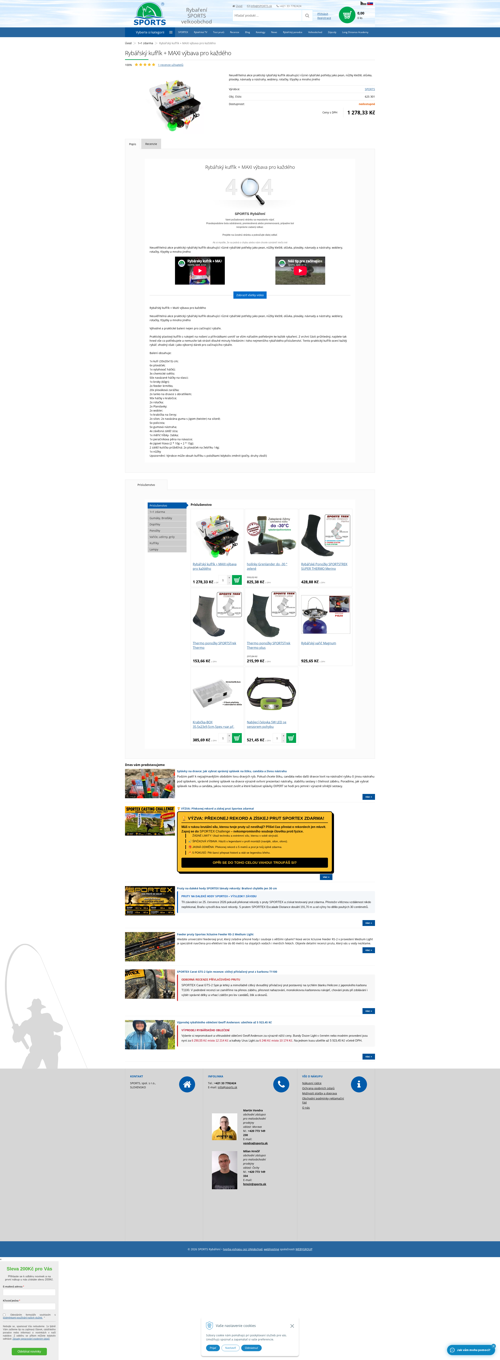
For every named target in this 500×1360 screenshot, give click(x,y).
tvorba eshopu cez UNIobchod (242, 1249)
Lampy (154, 549)
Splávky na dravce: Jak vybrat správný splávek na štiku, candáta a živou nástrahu (232, 771)
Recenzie (151, 144)
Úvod (239, 6)
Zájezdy (332, 32)
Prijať (213, 1347)
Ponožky (155, 530)
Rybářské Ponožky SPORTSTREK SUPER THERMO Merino (324, 566)
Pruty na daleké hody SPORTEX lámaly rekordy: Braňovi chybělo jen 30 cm (227, 888)
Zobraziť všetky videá (250, 295)
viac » (368, 797)
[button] (493, 1346)
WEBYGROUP (304, 1249)
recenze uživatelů (170, 65)
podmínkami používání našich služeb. (23, 1317)
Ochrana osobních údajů (318, 1088)
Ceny (329, 112)
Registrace (324, 18)
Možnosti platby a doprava (319, 1093)
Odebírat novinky (29, 1351)
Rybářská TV (200, 32)
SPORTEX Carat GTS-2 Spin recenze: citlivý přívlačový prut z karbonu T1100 (227, 971)
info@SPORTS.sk (261, 6)
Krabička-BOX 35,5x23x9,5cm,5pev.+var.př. (213, 724)
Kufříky (154, 543)
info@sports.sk (227, 1087)
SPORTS (370, 89)
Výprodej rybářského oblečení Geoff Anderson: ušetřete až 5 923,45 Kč (224, 1022)
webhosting (271, 1249)
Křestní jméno (11, 1300)
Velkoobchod (315, 32)
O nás (306, 1107)
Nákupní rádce (311, 1083)
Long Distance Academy (355, 32)
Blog (247, 32)
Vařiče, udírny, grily (162, 537)
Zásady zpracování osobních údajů (31, 1339)
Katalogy (260, 32)
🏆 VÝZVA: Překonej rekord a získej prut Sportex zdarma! (215, 808)
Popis (132, 144)
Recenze (234, 32)
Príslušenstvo (146, 485)
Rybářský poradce (292, 32)
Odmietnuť (251, 1347)
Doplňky (155, 524)
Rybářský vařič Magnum (318, 643)
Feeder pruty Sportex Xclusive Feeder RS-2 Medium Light (215, 934)
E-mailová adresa (12, 1286)
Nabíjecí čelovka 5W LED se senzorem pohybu (266, 724)
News (274, 32)
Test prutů (218, 32)
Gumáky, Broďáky (161, 518)
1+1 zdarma (145, 43)
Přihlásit (322, 14)
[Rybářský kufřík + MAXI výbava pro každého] (175, 104)
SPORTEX (183, 32)
